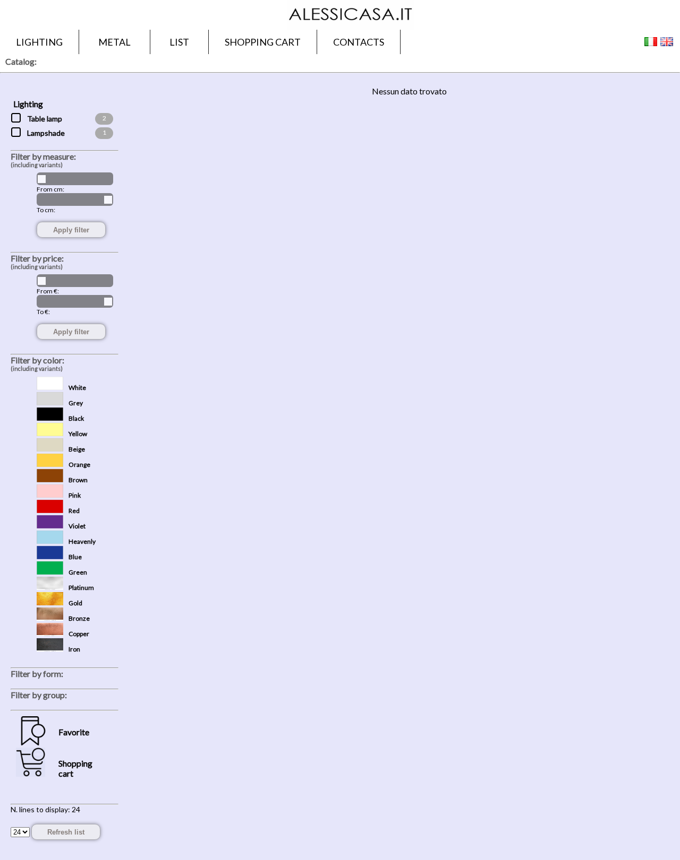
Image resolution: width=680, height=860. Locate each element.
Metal (114, 42)
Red (74, 511)
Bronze (79, 618)
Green (78, 572)
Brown (78, 480)
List (179, 42)
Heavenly (82, 541)
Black (76, 418)
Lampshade (46, 132)
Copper (79, 634)
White (77, 388)
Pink (75, 495)
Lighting (39, 42)
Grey (76, 403)
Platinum (81, 588)
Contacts (358, 42)
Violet (77, 526)
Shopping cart (263, 42)
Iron (74, 649)
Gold (75, 603)
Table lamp (44, 118)
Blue (75, 557)
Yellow (78, 434)
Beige (77, 449)
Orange (79, 464)
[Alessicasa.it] (350, 26)
